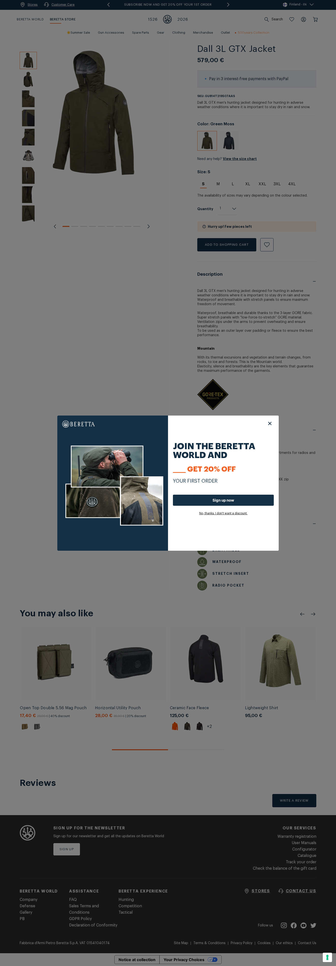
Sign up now (223, 500)
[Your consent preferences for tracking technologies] (327, 957)
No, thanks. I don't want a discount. (223, 513)
